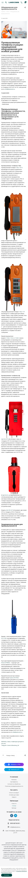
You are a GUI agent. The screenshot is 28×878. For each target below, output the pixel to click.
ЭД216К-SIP (4, 439)
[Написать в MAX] (14, 764)
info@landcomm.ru (10, 89)
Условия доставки (14, 795)
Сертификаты (14, 782)
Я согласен (6, 875)
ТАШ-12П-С (19, 167)
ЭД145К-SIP (9, 510)
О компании (14, 777)
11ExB (7, 338)
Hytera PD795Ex (14, 677)
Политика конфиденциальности (14, 786)
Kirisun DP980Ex (5, 662)
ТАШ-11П (22, 311)
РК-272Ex (4, 638)
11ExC (11, 338)
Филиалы (14, 779)
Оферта (14, 797)
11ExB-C (17, 338)
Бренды (14, 808)
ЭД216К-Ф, (5, 495)
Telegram (15, 815)
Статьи (14, 805)
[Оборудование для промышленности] (14, 29)
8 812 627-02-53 (14, 823)
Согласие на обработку (14, 784)
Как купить (14, 790)
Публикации (14, 801)
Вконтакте (11, 815)
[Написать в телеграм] (14, 770)
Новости (14, 803)
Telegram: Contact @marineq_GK (10, 745)
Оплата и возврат (14, 792)
